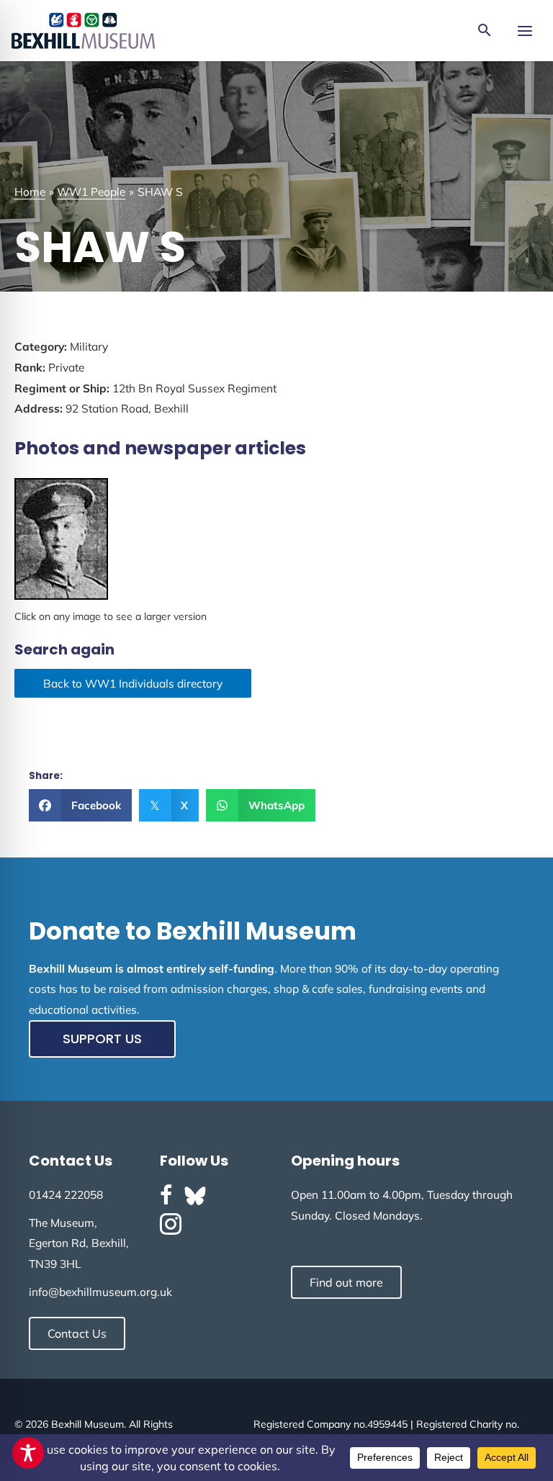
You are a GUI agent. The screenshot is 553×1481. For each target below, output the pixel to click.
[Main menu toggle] (524, 31)
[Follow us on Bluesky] (195, 1195)
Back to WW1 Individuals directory (132, 683)
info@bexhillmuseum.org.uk (100, 1291)
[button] (484, 31)
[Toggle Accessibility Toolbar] (28, 1453)
